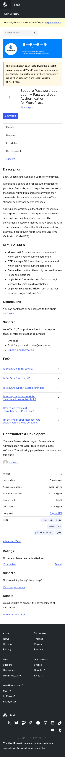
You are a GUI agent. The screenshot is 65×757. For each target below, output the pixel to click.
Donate (39, 670)
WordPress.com (13, 685)
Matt (7, 690)
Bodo (13, 715)
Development (13, 151)
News (6, 638)
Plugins (38, 644)
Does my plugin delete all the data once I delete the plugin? (19, 398)
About (6, 633)
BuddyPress (11, 701)
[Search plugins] (35, 33)
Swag (38, 675)
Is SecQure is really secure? (18, 368)
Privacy (7, 649)
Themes (38, 638)
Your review (9, 564)
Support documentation (21, 349)
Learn (6, 659)
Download (10, 115)
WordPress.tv (12, 675)
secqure (28, 107)
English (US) (56, 513)
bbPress (9, 696)
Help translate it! (53, 22)
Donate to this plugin (14, 614)
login (58, 520)
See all (58, 564)
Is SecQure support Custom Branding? (24, 387)
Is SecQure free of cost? (16, 378)
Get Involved (41, 659)
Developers (9, 670)
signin (58, 532)
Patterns (39, 649)
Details (10, 127)
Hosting (7, 644)
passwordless (54, 526)
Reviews (11, 135)
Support (10, 158)
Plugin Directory (11, 13)
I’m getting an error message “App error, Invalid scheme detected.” (21, 421)
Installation (12, 143)
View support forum (14, 587)
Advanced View (12, 541)
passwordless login (44, 532)
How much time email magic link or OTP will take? (18, 409)
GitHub (11, 313)
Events (38, 664)
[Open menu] (60, 4)
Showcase (40, 633)
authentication (47, 520)
